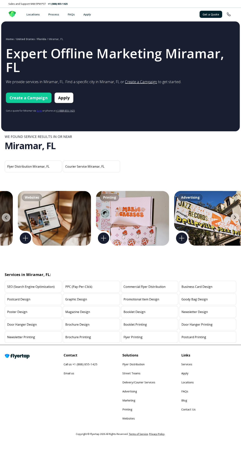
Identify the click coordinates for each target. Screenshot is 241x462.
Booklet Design (134, 312)
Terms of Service (138, 434)
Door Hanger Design (22, 324)
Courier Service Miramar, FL (84, 166)
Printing (127, 409)
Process (53, 14)
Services (186, 364)
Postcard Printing (194, 337)
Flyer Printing (133, 337)
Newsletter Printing (21, 337)
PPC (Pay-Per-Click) (78, 287)
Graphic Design (76, 299)
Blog (184, 400)
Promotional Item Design (141, 299)
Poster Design (17, 312)
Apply (87, 14)
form (39, 110)
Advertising (129, 391)
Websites (128, 418)
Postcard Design (18, 299)
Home (10, 39)
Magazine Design (77, 312)
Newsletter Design (195, 312)
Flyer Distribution (133, 364)
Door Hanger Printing (197, 324)
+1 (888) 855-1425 (58, 3)
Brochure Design (77, 324)
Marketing (128, 400)
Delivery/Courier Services (138, 382)
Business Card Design (197, 287)
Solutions (130, 355)
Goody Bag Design (195, 299)
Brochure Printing (78, 337)
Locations (33, 14)
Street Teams (131, 373)
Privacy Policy (157, 434)
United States (25, 39)
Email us (69, 373)
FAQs (71, 14)
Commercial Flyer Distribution (144, 287)
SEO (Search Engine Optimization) (31, 287)
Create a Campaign (141, 81)
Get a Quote (211, 14)
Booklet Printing (135, 324)
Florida (41, 39)
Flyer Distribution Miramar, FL (28, 166)
